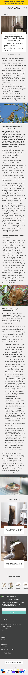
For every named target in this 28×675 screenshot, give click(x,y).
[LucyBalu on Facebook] (3, 653)
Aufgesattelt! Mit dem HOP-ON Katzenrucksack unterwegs (14, 564)
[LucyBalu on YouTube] (10, 653)
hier (12, 390)
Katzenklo (18, 588)
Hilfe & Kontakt (4, 623)
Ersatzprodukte (4, 628)
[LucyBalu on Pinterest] (6, 653)
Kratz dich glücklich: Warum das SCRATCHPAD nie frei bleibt (14, 530)
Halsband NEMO (18, 371)
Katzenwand (3, 588)
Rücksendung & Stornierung (7, 621)
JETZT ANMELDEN (14, 612)
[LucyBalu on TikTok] (8, 653)
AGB (2, 641)
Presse (2, 630)
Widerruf (3, 639)
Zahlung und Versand (6, 626)
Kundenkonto (4, 619)
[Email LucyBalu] (1, 653)
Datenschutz (4, 646)
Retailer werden (5, 632)
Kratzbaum (11, 588)
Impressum (3, 637)
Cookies (3, 643)
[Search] (24, 8)
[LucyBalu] (14, 8)
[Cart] (26, 7)
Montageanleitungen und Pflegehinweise (11, 624)
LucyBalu (16, 667)
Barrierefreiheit (4, 644)
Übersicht (6, 14)
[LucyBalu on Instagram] (5, 653)
